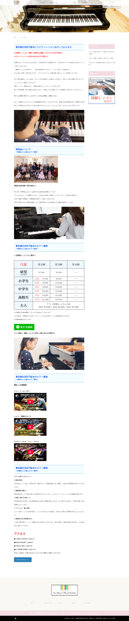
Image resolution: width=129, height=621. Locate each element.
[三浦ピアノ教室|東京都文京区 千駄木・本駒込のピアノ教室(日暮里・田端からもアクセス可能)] (64, 594)
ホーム (43, 2)
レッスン (65, 2)
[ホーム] (14, 35)
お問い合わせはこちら (22, 559)
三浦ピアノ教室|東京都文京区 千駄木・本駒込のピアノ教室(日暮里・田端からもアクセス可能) (93, 618)
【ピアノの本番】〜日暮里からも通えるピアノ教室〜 (101, 58)
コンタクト (85, 2)
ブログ (75, 2)
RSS (15, 618)
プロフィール (53, 2)
